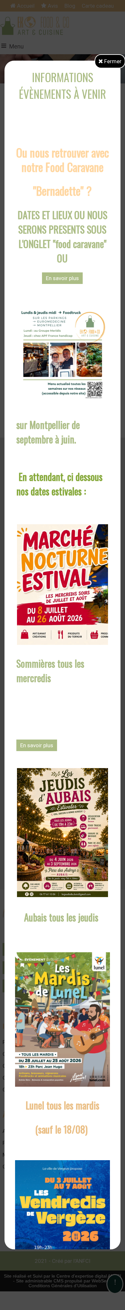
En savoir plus (62, 278)
